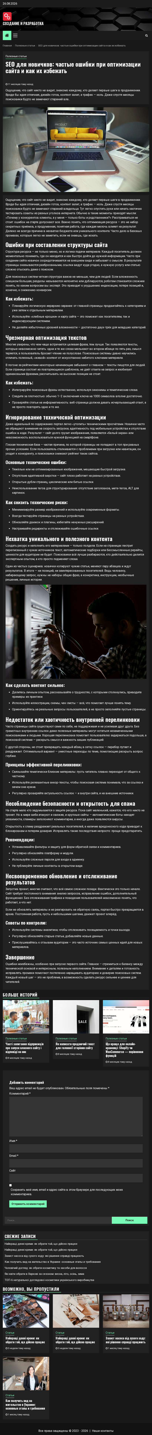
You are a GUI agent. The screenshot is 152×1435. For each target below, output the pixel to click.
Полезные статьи (16, 56)
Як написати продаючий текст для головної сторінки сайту (75, 1046)
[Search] (146, 35)
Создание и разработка (23, 23)
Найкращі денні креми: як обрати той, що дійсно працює (41, 1243)
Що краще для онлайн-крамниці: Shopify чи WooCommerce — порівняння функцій (124, 1050)
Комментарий (20, 1093)
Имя (13, 1141)
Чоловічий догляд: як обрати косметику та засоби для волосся (46, 1268)
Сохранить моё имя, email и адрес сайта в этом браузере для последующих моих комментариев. (67, 1192)
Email (13, 1156)
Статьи (10, 1332)
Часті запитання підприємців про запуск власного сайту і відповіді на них (25, 1048)
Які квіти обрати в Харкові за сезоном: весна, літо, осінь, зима (44, 1274)
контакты (107, 1431)
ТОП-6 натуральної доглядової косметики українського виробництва (49, 1280)
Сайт (12, 1170)
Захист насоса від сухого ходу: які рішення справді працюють (44, 1256)
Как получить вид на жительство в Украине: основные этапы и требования (53, 1261)
